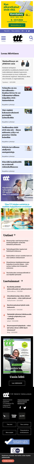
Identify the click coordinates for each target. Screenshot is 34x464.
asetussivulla (6, 457)
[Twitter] (29, 31)
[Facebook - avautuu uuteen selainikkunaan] (20, 408)
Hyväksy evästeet (8, 461)
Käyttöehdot (21, 403)
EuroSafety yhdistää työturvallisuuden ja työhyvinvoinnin (19, 288)
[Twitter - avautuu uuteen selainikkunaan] (25, 408)
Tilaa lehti (6, 31)
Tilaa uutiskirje (15, 31)
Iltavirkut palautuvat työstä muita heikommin (18, 306)
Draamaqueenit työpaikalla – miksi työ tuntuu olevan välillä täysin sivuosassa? (19, 328)
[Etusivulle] (18, 39)
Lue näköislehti (17, 383)
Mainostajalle (9, 432)
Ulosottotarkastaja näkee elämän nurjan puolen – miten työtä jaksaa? (19, 297)
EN (22, 31)
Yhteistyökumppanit (23, 400)
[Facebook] (26, 31)
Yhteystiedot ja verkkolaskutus (24, 431)
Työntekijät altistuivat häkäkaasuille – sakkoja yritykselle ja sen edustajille (19, 316)
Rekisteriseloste (22, 401)
